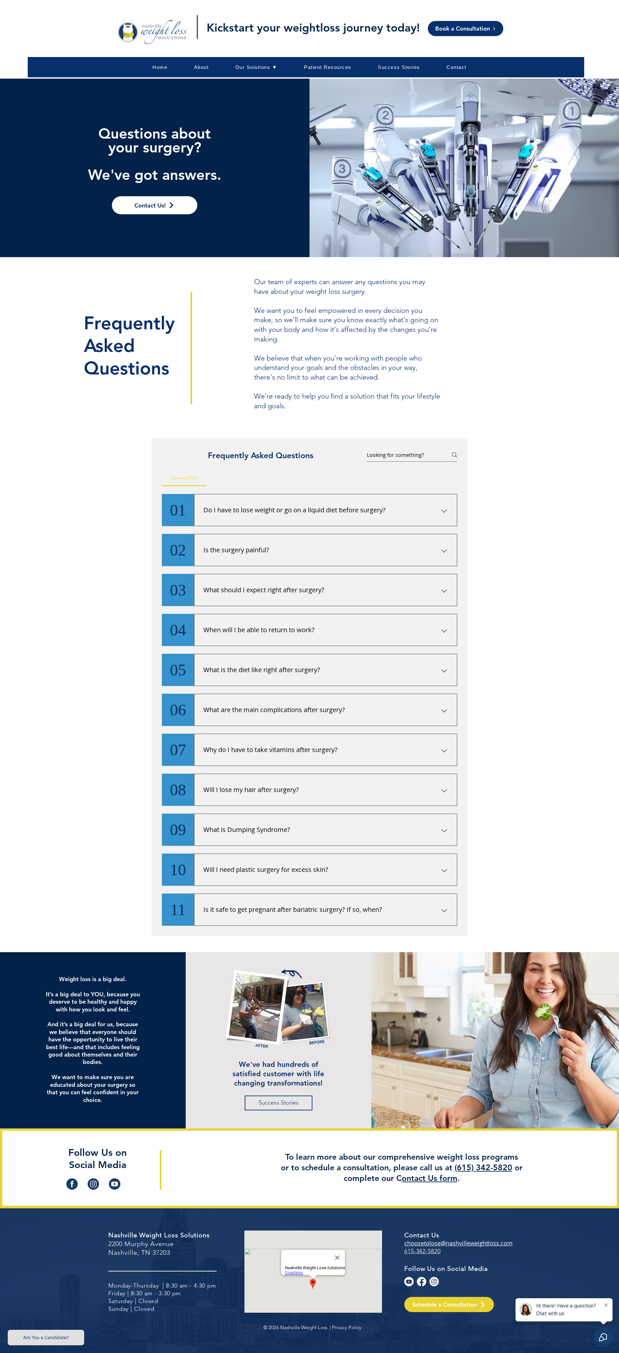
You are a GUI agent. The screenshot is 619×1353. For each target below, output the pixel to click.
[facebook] (72, 1184)
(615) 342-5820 (483, 1167)
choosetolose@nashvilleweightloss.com (458, 1243)
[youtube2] (115, 1184)
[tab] (184, 477)
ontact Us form (429, 1178)
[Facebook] (421, 1281)
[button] (328, 67)
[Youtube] (409, 1281)
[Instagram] (434, 1281)
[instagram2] (93, 1184)
